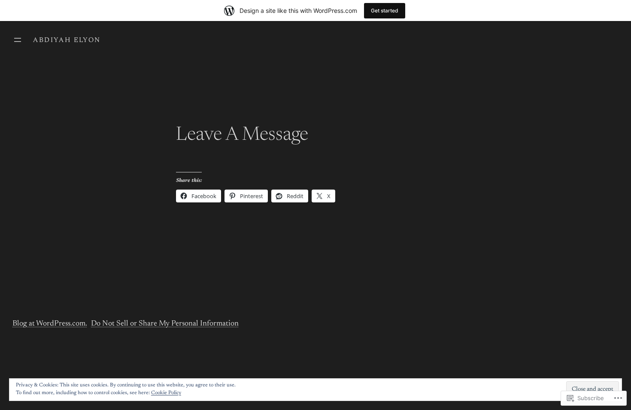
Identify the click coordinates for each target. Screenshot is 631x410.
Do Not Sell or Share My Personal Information (165, 324)
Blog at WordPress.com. (49, 324)
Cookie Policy (166, 392)
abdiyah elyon (66, 40)
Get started (384, 10)
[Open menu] (17, 40)
